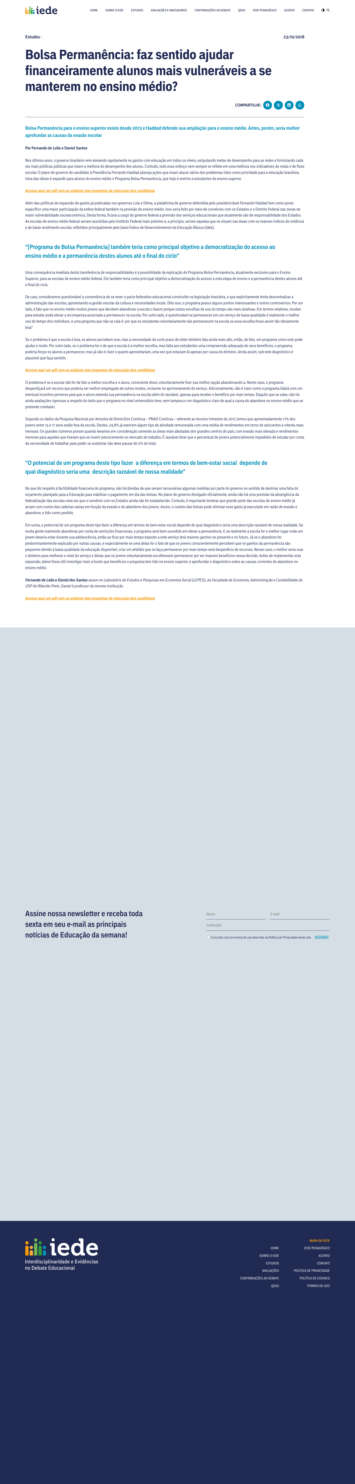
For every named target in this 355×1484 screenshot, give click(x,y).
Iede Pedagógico (265, 10)
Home (94, 10)
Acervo (289, 10)
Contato (308, 10)
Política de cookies (315, 1278)
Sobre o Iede (114, 10)
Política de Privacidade (283, 937)
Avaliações (270, 1271)
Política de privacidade (312, 1271)
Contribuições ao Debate (213, 10)
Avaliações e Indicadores (169, 10)
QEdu (242, 10)
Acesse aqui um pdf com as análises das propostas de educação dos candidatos (90, 191)
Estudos (137, 10)
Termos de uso (318, 1286)
